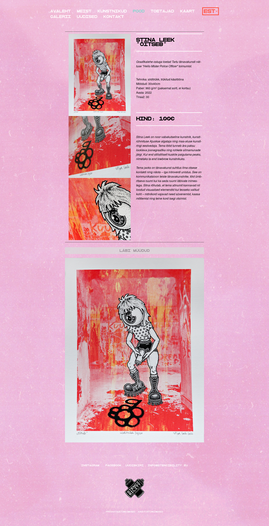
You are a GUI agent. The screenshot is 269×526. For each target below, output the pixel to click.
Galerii (60, 16)
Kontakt (113, 16)
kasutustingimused (150, 512)
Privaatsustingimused (121, 512)
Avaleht (60, 11)
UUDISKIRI (135, 465)
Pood (139, 11)
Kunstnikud (112, 11)
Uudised (87, 16)
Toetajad (162, 11)
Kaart (187, 11)
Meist (84, 11)
